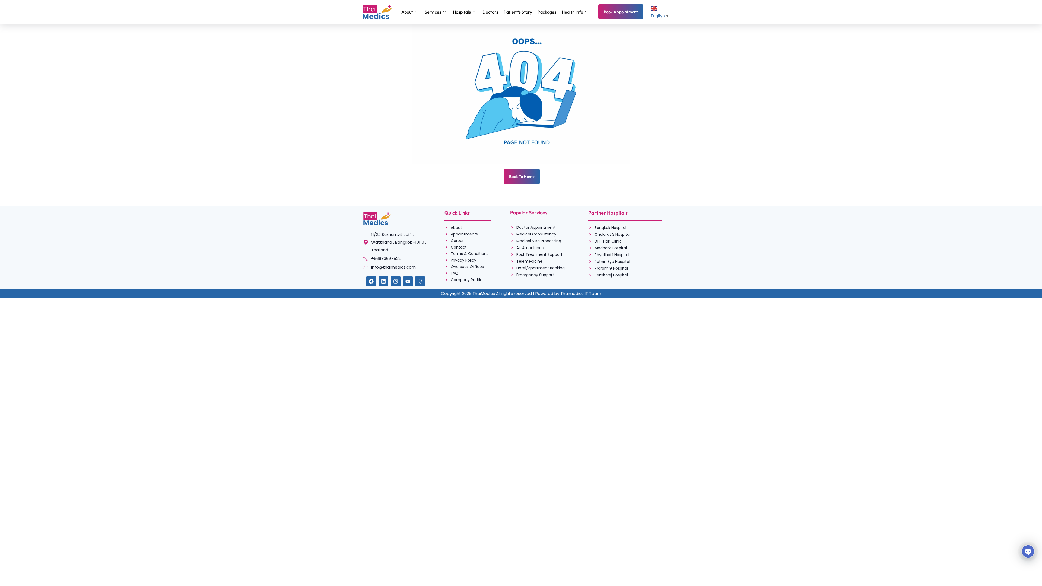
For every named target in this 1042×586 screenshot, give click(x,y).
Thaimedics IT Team (580, 293)
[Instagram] (396, 281)
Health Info (572, 12)
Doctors (490, 12)
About (407, 12)
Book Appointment (621, 11)
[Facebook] (371, 281)
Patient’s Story (518, 12)
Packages (547, 12)
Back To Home (522, 176)
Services (433, 12)
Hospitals (462, 12)
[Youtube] (408, 281)
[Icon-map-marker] (420, 281)
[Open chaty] (1028, 551)
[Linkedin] (383, 281)
